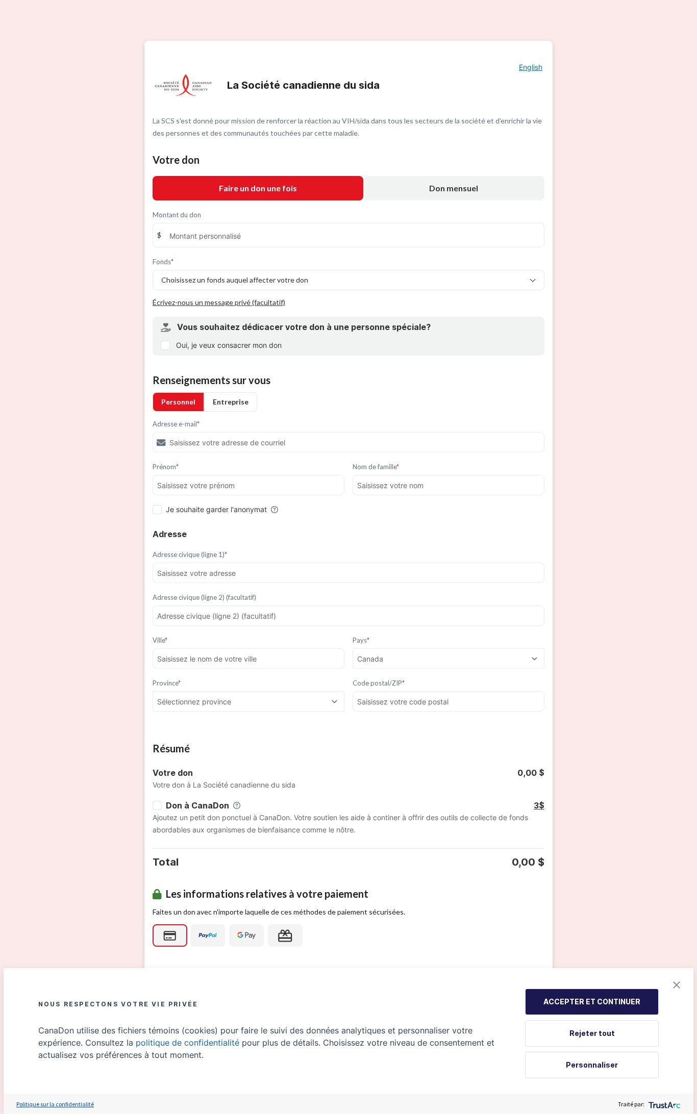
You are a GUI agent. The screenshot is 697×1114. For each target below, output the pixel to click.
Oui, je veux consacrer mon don (229, 345)
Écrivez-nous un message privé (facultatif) (219, 302)
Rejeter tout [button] (592, 1033)
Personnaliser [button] (592, 1064)
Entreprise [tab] (230, 401)
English (530, 67)
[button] (676, 985)
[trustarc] (663, 1104)
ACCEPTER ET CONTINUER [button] (591, 1001)
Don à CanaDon (197, 805)
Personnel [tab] (178, 401)
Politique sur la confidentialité (55, 1104)
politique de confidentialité (187, 1042)
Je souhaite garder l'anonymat (216, 509)
